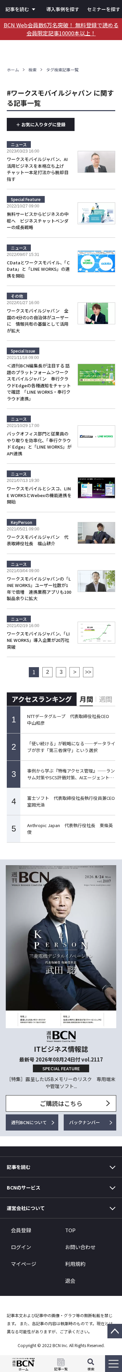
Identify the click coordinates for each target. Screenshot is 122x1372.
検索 (32, 69)
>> (88, 672)
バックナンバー (84, 1122)
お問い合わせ (80, 1246)
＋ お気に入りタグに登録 (40, 124)
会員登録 (21, 1230)
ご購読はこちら (61, 1103)
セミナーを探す (103, 9)
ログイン (21, 1246)
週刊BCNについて (29, 1122)
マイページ (23, 1263)
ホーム (13, 69)
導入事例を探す (62, 9)
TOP (70, 1230)
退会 (70, 1280)
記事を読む (17, 9)
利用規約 (75, 1263)
